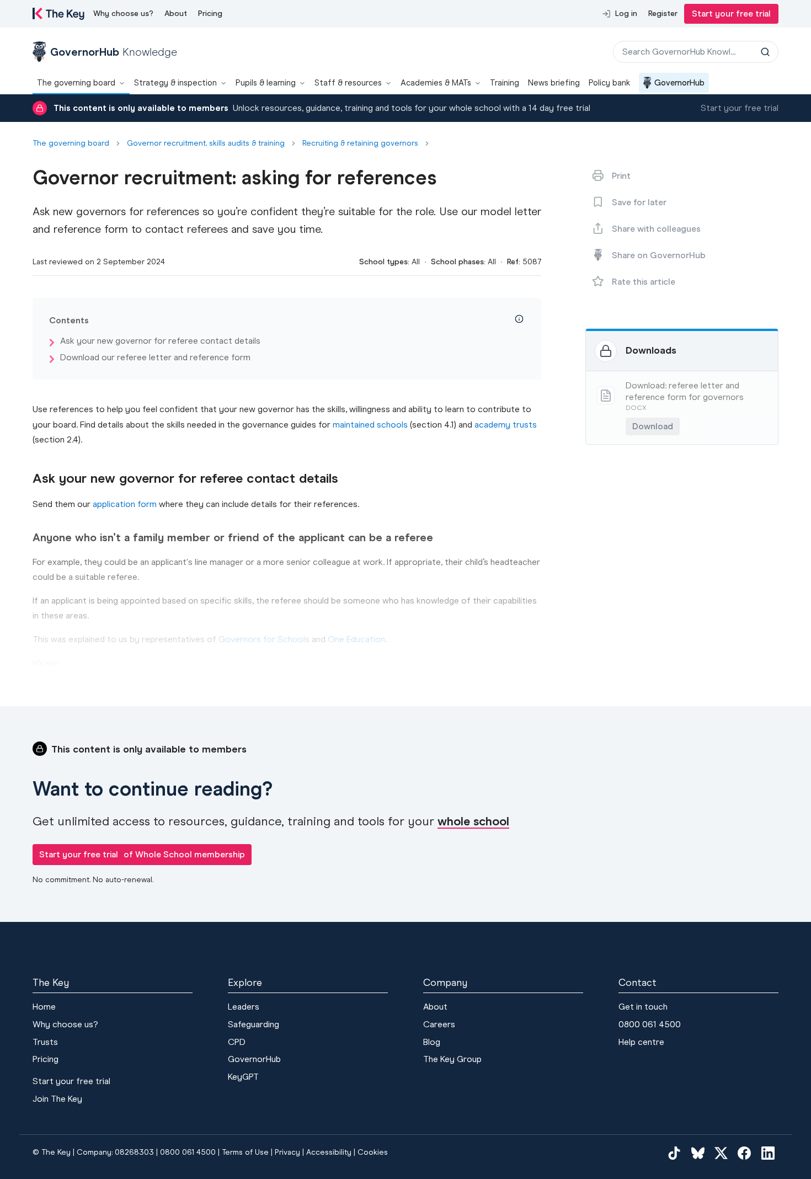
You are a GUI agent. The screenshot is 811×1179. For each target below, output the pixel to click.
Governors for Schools (264, 639)
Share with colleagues (656, 228)
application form (125, 504)
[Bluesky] (698, 1152)
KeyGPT (243, 1076)
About (175, 13)
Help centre (641, 1042)
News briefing (554, 83)
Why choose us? (123, 13)
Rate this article (643, 281)
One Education (356, 639)
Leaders (243, 1006)
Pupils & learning (266, 83)
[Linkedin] (768, 1152)
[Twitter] (721, 1152)
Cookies (373, 1152)
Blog (431, 1042)
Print (621, 175)
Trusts (45, 1042)
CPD (237, 1042)
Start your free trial (731, 13)
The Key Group (452, 1059)
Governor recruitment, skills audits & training (206, 143)
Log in (626, 13)
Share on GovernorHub (659, 255)
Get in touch (643, 1006)
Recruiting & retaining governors (360, 143)
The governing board (76, 83)
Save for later (639, 202)
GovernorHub (679, 83)
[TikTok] (674, 1152)
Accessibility (328, 1152)
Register (662, 13)
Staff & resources (348, 83)
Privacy (287, 1152)
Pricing (210, 13)
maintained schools (370, 424)
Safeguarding (253, 1024)
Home (44, 1006)
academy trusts (505, 424)
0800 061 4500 (649, 1024)
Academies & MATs (436, 83)
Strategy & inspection (175, 83)
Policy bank (609, 83)
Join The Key (57, 1098)
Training (504, 83)
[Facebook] (744, 1152)
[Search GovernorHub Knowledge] (765, 52)
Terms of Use (245, 1152)
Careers (439, 1024)
